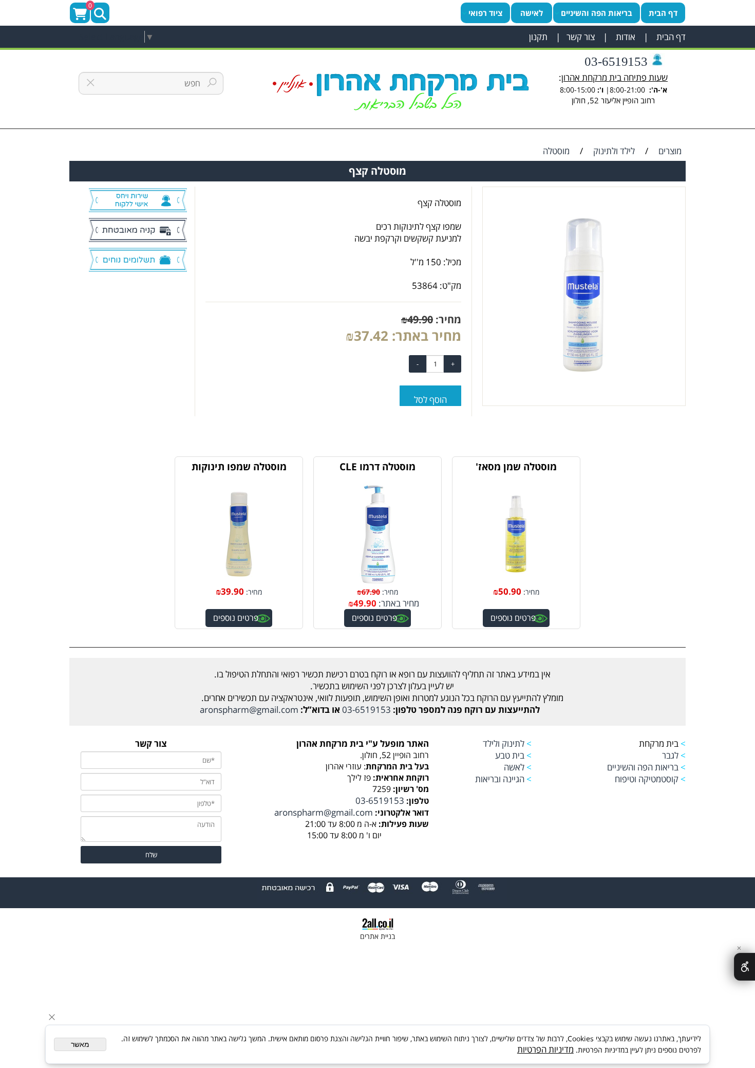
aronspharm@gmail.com (249, 709)
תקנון (538, 37)
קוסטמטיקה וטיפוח (646, 779)
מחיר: (447, 319)
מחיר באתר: (424, 335)
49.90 (420, 319)
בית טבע (508, 755)
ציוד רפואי (485, 13)
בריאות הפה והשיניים (596, 13)
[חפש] (100, 13)
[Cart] (80, 13)
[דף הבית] (401, 92)
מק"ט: (450, 285)
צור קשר (578, 37)
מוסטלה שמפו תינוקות (239, 466)
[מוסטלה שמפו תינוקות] (238, 582)
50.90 (509, 591)
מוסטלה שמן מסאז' (516, 466)
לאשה (514, 767)
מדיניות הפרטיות (545, 1049)
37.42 (371, 335)
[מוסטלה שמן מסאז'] (516, 582)
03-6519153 (614, 61)
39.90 (232, 591)
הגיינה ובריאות (499, 779)
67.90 (371, 592)
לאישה (531, 13)
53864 (425, 285)
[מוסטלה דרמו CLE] (377, 582)
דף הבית (670, 37)
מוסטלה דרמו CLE (377, 466)
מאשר (80, 1044)
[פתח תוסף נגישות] (744, 967)
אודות (624, 37)
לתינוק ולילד (503, 743)
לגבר (670, 755)
